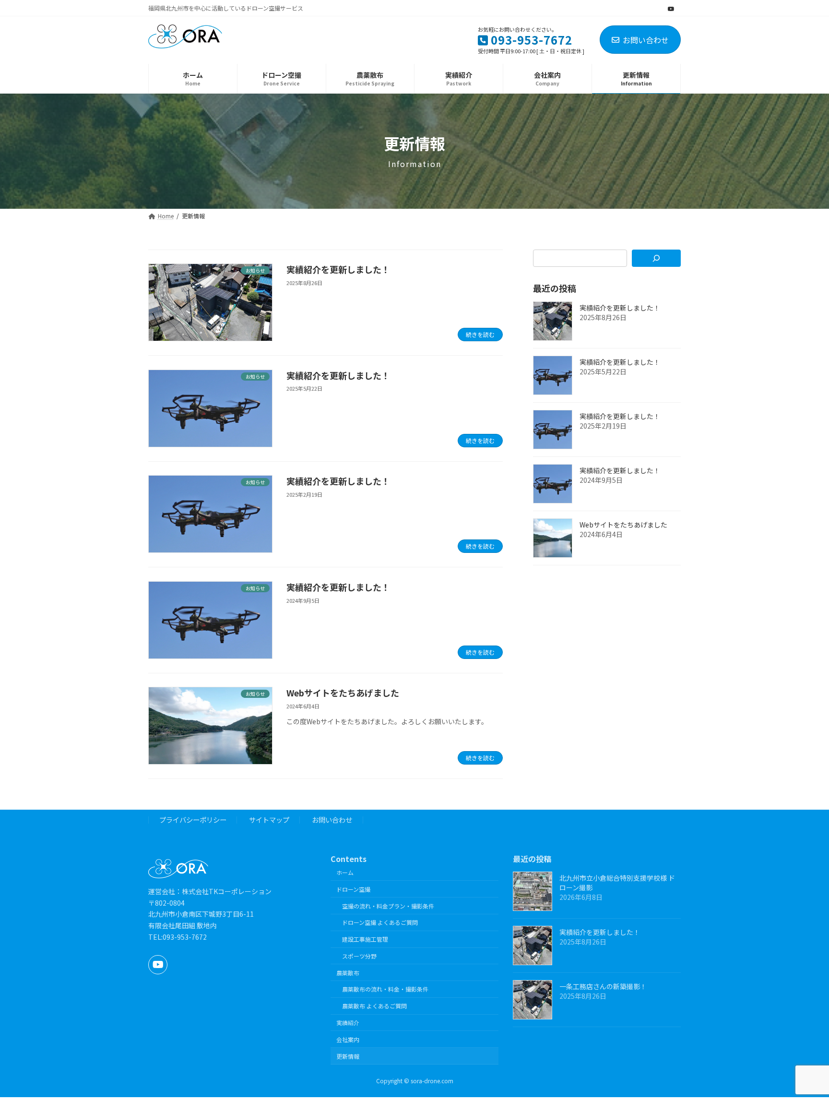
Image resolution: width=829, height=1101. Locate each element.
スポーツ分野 (359, 956)
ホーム (345, 872)
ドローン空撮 (353, 889)
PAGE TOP (802, 1059)
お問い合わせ (646, 40)
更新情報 (347, 1056)
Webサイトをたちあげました (342, 692)
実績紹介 (347, 1022)
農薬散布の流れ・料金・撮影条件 (385, 989)
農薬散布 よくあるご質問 (374, 1006)
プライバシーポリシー (192, 820)
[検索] (656, 258)
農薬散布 (347, 973)
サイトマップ (269, 820)
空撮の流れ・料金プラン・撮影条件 (388, 906)
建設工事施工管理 (365, 939)
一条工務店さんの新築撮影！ (603, 986)
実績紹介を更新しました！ (338, 269)
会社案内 (347, 1039)
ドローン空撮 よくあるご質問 (380, 922)
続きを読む (480, 334)
